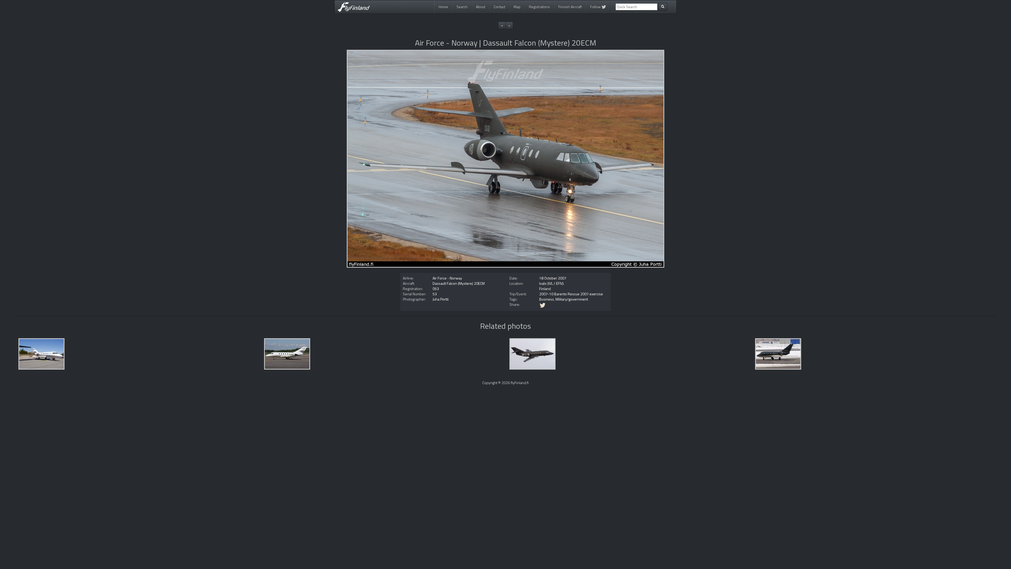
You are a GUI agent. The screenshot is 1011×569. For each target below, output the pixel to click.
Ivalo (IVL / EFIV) (551, 283)
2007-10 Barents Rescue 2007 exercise (571, 294)
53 (435, 294)
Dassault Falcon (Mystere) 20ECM (459, 283)
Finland (545, 288)
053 (436, 288)
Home (443, 6)
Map (517, 6)
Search (462, 6)
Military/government (572, 299)
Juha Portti (441, 299)
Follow (596, 6)
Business (546, 299)
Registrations (539, 6)
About (480, 6)
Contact (499, 6)
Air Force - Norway (447, 278)
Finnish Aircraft (570, 6)
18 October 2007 (552, 278)
